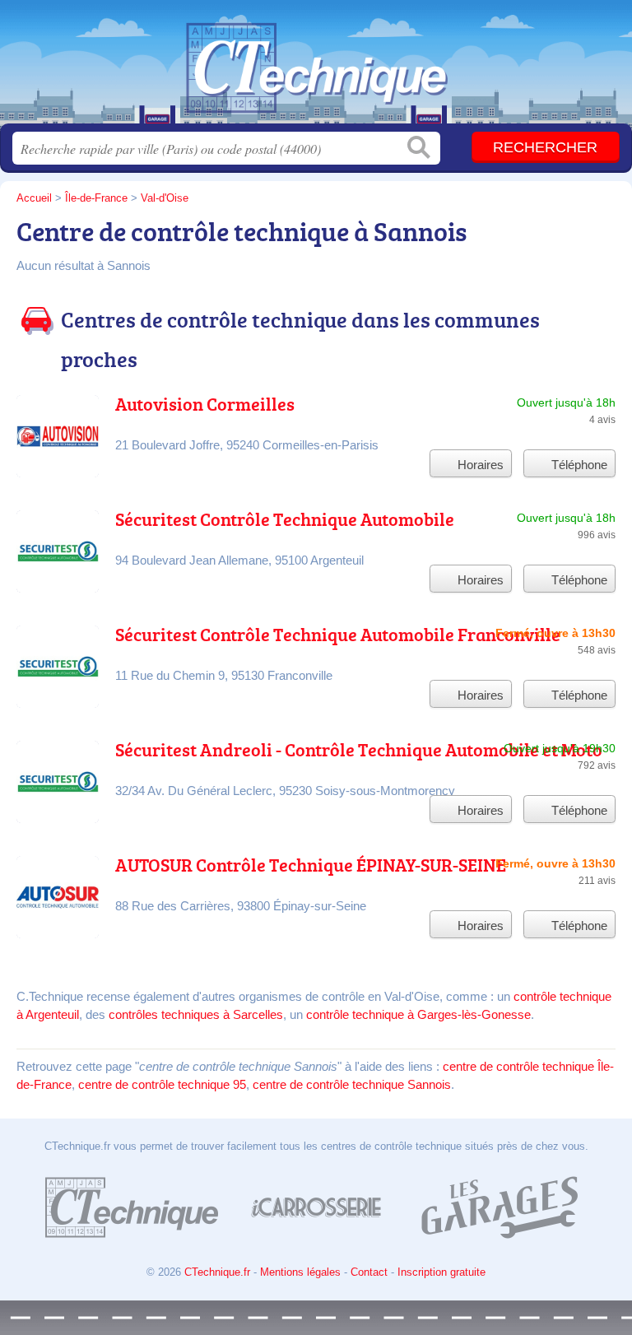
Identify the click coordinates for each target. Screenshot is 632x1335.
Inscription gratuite (441, 1272)
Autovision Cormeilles (205, 403)
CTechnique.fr (316, 67)
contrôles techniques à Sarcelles (196, 1014)
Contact (369, 1272)
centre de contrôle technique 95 (162, 1084)
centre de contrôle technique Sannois (352, 1084)
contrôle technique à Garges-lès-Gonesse (418, 1014)
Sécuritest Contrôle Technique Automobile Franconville (337, 634)
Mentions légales (300, 1272)
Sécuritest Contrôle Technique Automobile (284, 519)
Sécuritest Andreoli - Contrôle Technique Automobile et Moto (358, 749)
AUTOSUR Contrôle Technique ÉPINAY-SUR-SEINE (310, 864)
